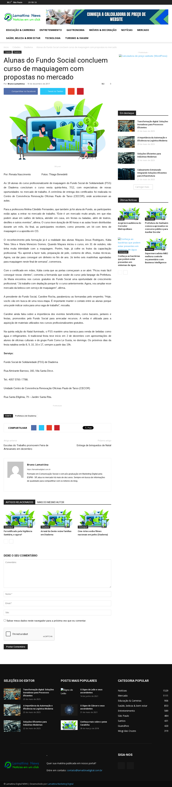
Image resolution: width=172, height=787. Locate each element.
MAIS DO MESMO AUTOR (50, 502)
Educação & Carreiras (20, 30)
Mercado (143, 30)
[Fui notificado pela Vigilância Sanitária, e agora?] (20, 518)
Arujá (121, 219)
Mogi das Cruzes (127, 730)
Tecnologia (52, 38)
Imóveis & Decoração (103, 30)
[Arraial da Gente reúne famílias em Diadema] (57, 518)
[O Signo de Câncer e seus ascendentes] (69, 710)
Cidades (16, 47)
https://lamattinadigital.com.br (39, 469)
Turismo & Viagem (76, 38)
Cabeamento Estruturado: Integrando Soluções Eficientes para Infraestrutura (152, 173)
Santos (121, 720)
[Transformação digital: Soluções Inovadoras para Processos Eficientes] (126, 126)
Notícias (127, 30)
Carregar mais (142, 187)
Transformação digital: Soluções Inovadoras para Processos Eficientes (152, 124)
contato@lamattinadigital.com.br (84, 770)
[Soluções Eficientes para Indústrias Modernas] (126, 158)
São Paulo (123, 715)
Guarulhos (123, 725)
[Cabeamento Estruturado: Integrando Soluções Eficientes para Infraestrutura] (126, 174)
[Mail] (160, 2)
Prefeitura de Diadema (25, 415)
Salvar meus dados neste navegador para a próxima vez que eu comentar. (46, 620)
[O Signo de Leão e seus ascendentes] (69, 694)
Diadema (28, 47)
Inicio (6, 47)
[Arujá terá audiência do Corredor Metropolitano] (129, 213)
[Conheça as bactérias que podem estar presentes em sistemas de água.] (129, 245)
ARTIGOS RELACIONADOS (19, 502)
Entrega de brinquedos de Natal (94, 445)
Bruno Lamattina (16, 83)
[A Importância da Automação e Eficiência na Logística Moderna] (126, 142)
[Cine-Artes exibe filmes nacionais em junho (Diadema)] (94, 518)
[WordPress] (165, 2)
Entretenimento (51, 30)
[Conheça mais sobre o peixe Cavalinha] (69, 725)
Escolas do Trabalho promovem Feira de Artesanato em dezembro (26, 447)
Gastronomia (75, 30)
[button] (164, 34)
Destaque (9, 527)
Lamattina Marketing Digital (60, 783)
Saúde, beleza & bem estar (23, 38)
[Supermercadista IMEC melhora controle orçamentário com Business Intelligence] (156, 244)
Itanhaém (150, 219)
